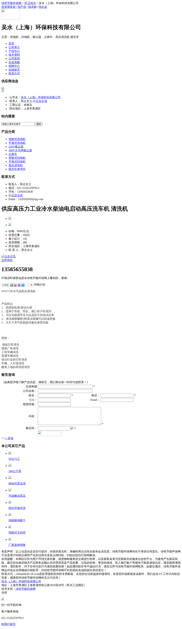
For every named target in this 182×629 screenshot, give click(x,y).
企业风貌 (14, 62)
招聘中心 (14, 65)
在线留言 (14, 69)
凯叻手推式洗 (17, 508)
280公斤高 (15, 471)
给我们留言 (8, 624)
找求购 (32, 6)
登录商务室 (8, 6)
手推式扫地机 (17, 161)
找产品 (22, 6)
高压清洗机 (16, 165)
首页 (11, 43)
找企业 (43, 6)
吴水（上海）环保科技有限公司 (41, 97)
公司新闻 (14, 58)
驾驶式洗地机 (17, 139)
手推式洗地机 (17, 142)
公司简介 (14, 47)
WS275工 (14, 458)
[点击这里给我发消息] (2, 599)
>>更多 (9, 438)
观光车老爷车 (17, 169)
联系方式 (14, 73)
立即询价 (7, 260)
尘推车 (13, 154)
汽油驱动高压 (17, 495)
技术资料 (14, 54)
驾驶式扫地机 (17, 157)
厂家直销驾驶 (17, 544)
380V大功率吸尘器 (20, 150)
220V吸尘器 (16, 146)
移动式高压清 (17, 483)
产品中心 (14, 51)
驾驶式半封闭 (17, 532)
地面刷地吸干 (17, 520)
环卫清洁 (30, 3)
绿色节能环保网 (11, 3)
